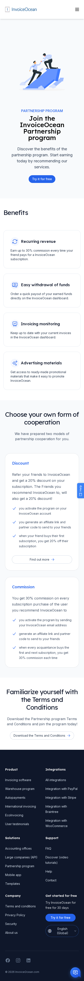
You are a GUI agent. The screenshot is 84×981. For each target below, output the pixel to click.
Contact (50, 880)
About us (11, 932)
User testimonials (17, 824)
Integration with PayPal (61, 789)
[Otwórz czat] (75, 972)
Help (48, 871)
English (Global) (62, 931)
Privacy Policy (15, 915)
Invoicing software (18, 780)
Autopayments (15, 797)
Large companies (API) (21, 857)
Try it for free (60, 917)
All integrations (55, 780)
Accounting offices (18, 848)
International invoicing (20, 806)
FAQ (48, 848)
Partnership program (19, 866)
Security (11, 924)
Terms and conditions (20, 906)
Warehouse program (19, 789)
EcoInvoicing (14, 815)
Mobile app (13, 875)
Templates (12, 883)
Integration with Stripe (60, 797)
